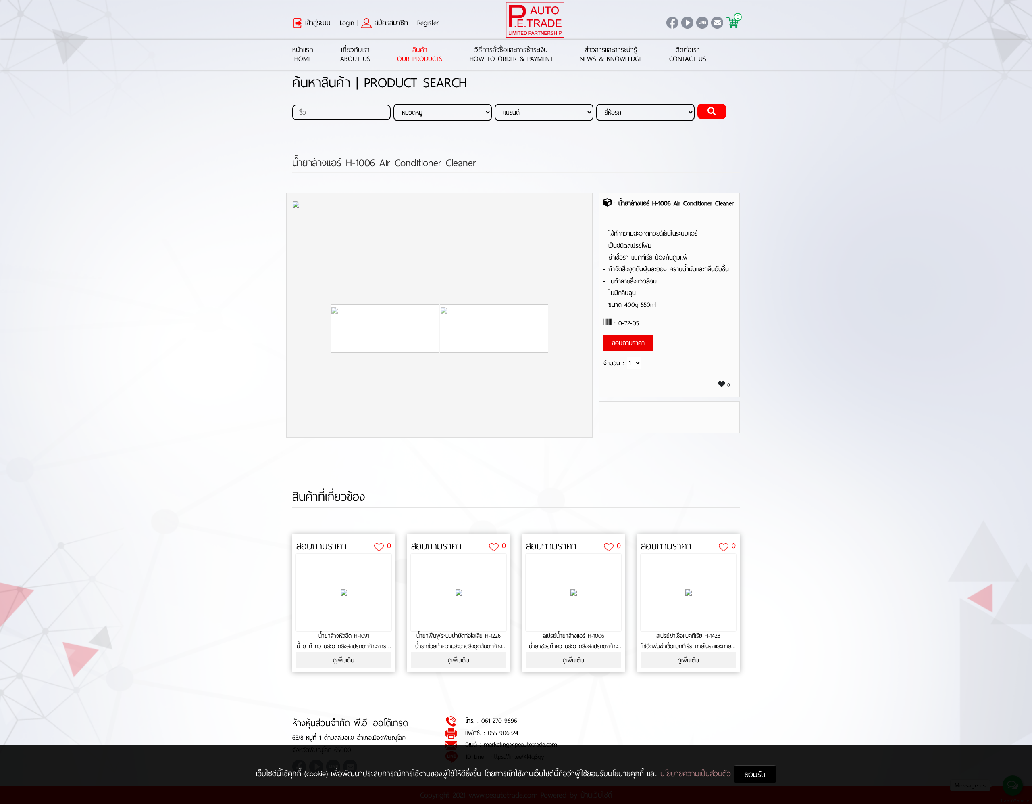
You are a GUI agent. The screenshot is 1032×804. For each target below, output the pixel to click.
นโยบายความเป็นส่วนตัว (697, 773)
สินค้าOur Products (420, 55)
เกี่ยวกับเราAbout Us (355, 55)
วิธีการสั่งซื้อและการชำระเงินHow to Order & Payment (511, 55)
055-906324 (503, 732)
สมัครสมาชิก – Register (405, 23)
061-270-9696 (499, 720)
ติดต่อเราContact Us (687, 55)
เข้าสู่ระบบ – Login (328, 23)
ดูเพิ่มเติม (343, 660)
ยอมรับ (755, 774)
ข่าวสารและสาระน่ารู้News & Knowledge (611, 55)
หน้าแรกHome (302, 55)
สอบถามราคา (321, 546)
